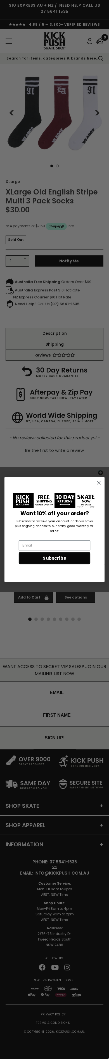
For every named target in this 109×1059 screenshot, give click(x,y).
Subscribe (54, 558)
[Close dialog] (99, 483)
